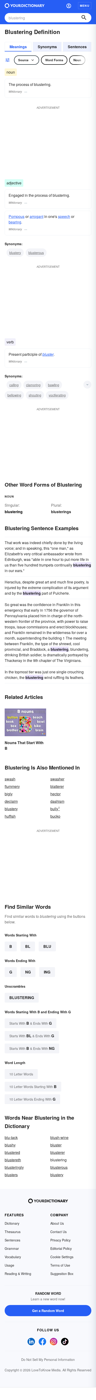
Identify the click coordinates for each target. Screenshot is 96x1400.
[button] (69, 5)
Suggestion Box (61, 1273)
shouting (35, 395)
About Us (57, 1223)
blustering (21, 997)
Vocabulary (13, 1256)
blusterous (36, 252)
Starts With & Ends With (30, 1023)
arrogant (36, 216)
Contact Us (58, 1231)
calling (14, 385)
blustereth (13, 1160)
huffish (10, 816)
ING (47, 972)
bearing (15, 222)
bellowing (14, 395)
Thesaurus (13, 1231)
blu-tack (11, 1137)
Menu (84, 5)
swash (10, 779)
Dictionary (12, 1223)
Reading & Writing (18, 1273)
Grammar (12, 1248)
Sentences (77, 46)
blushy (10, 1145)
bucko (55, 816)
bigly (9, 794)
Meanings (18, 46)
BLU (47, 946)
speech (64, 216)
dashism (57, 801)
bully (55, 808)
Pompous (16, 216)
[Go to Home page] (25, 5)
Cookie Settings (61, 1256)
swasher (57, 779)
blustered (12, 1152)
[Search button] (84, 18)
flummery (12, 786)
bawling (53, 385)
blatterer (57, 786)
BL (27, 946)
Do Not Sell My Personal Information (48, 1359)
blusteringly (14, 1167)
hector (55, 794)
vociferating (57, 395)
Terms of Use (60, 1265)
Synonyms (47, 46)
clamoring (33, 385)
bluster (48, 354)
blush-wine (59, 1137)
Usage (9, 1265)
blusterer (57, 1152)
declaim (11, 801)
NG (28, 972)
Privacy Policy (60, 1240)
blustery (15, 252)
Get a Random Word (48, 1310)
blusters (11, 1174)
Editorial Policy (61, 1248)
